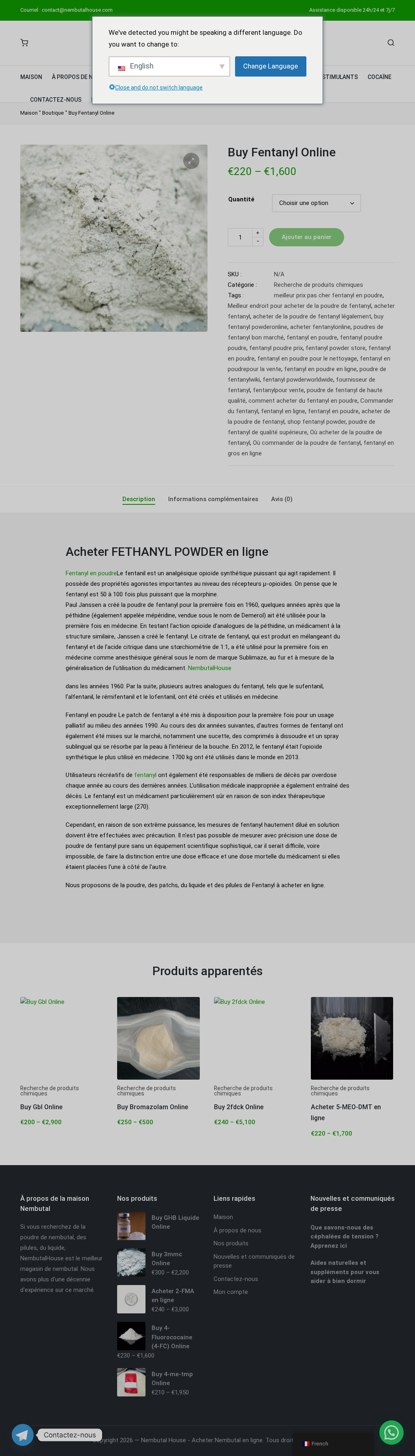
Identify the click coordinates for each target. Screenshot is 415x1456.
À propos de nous (237, 1230)
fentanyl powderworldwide (298, 379)
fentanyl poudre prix (276, 348)
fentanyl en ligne (283, 411)
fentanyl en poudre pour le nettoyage (307, 358)
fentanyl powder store (336, 348)
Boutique (53, 113)
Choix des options (61, 1078)
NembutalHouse (209, 668)
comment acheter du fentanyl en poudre (302, 400)
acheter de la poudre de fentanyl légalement (312, 316)
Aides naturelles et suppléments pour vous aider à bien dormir (344, 1272)
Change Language (270, 66)
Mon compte (231, 1292)
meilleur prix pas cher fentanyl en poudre (328, 295)
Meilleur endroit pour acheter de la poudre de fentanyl (299, 306)
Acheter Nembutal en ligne (227, 1440)
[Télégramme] (23, 1435)
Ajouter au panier (307, 237)
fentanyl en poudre (312, 337)
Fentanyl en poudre (91, 573)
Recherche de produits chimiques (318, 284)
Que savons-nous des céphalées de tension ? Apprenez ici (344, 1236)
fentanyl (145, 775)
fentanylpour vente (278, 390)
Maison (29, 113)
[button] (191, 161)
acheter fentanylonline (320, 327)
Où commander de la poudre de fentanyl (307, 442)
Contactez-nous (236, 1279)
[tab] (138, 499)
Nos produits (231, 1243)
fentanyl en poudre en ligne (320, 369)
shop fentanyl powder (316, 421)
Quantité (241, 199)
